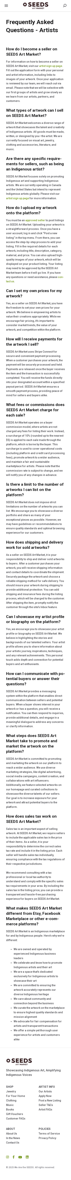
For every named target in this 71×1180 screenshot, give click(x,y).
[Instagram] (8, 1156)
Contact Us (12, 1142)
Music (10, 1105)
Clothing (11, 1100)
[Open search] (65, 5)
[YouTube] (20, 1156)
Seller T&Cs (46, 1105)
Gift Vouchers (14, 1114)
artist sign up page (50, 65)
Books (10, 1109)
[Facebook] (13, 1156)
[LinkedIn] (26, 1156)
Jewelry (11, 1091)
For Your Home (15, 1095)
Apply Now (45, 1095)
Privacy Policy (47, 1138)
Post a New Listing (50, 1100)
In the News (13, 1138)
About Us (11, 1133)
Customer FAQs (15, 1118)
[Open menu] (6, 5)
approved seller (35, 220)
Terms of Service (49, 1133)
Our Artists (45, 1091)
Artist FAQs (45, 1109)
